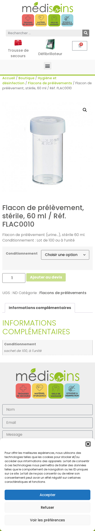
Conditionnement (22, 253)
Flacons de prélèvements (50, 83)
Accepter (48, 494)
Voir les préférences (47, 520)
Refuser (47, 507)
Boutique (26, 78)
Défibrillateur (50, 53)
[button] (88, 444)
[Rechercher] (85, 33)
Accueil (8, 78)
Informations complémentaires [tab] (40, 307)
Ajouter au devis (46, 277)
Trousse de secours (18, 53)
